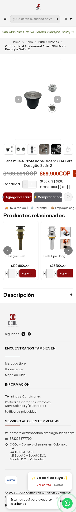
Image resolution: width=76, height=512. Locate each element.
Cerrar (58, 485)
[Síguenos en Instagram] (23, 334)
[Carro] (71, 19)
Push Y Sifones (48, 42)
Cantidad (11, 184)
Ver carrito (44, 485)
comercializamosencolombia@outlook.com (42, 433)
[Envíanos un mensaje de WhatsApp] (67, 503)
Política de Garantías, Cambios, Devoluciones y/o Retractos (28, 404)
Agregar (37, 273)
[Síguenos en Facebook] (29, 334)
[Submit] (56, 19)
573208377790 (21, 439)
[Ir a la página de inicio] (38, 7)
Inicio (16, 42)
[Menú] (5, 19)
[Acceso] (65, 19)
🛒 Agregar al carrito (17, 197)
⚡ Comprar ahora (48, 197)
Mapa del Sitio (15, 375)
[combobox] (35, 19)
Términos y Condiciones (23, 396)
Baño (29, 42)
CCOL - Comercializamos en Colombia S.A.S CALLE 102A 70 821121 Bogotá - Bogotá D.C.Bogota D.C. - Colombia (38, 451)
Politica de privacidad (21, 411)
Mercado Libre (15, 363)
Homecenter (14, 369)
